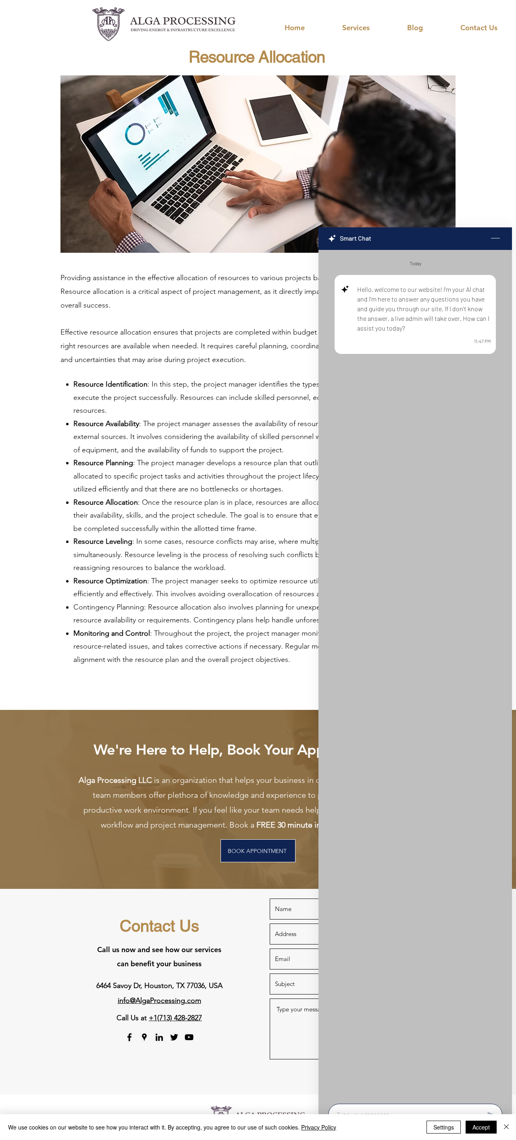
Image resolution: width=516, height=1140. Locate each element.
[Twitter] (174, 1037)
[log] (415, 674)
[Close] (506, 1127)
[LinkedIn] (159, 1037)
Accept (481, 1127)
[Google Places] (144, 1037)
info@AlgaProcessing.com (159, 1000)
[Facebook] (129, 1037)
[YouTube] (189, 1037)
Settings (443, 1127)
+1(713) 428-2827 (175, 1017)
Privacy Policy (318, 1127)
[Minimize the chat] (495, 238)
